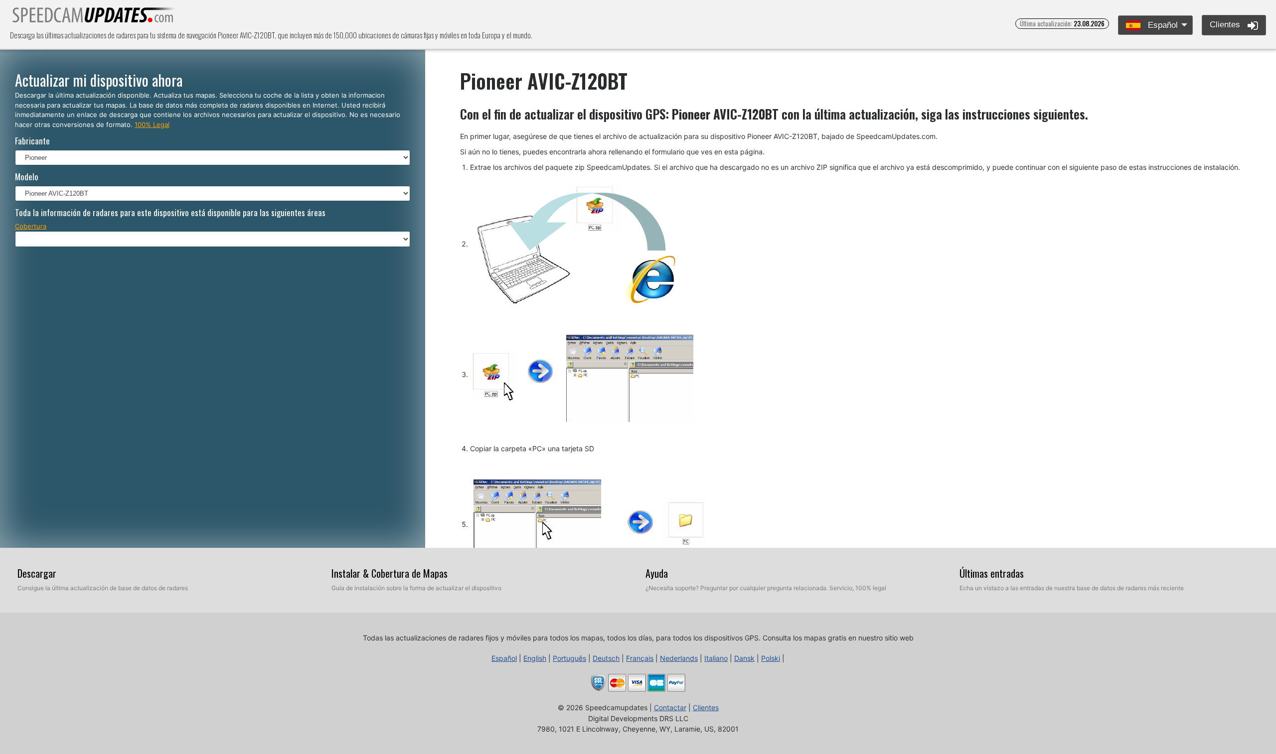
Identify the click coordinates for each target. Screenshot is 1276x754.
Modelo (26, 176)
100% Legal (152, 124)
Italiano (716, 658)
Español (1161, 25)
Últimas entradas (991, 573)
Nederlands (679, 658)
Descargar (36, 573)
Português (569, 658)
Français (639, 658)
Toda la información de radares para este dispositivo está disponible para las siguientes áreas (170, 212)
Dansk (744, 658)
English (534, 658)
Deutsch (606, 658)
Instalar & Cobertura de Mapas (389, 573)
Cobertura (30, 226)
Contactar (670, 707)
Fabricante (32, 140)
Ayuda (656, 573)
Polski (770, 658)
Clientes (1226, 24)
